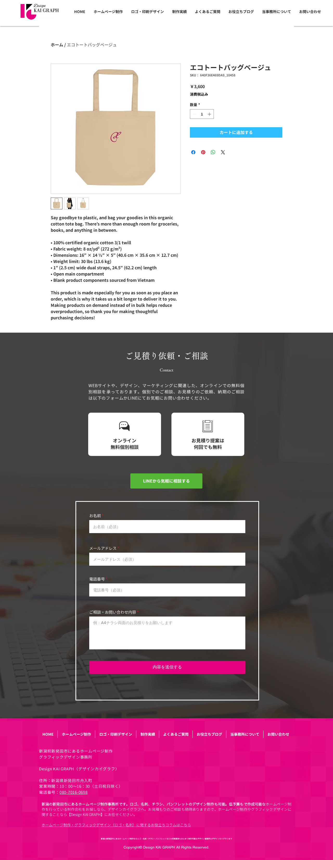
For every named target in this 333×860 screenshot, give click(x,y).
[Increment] (210, 114)
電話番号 (97, 579)
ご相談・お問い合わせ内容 (112, 612)
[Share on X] (223, 152)
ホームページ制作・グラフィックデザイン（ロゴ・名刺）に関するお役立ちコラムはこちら (116, 824)
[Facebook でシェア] (193, 152)
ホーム (57, 45)
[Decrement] (194, 114)
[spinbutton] (202, 114)
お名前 (95, 516)
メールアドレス (103, 548)
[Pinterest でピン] (203, 152)
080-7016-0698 (74, 792)
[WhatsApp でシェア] (213, 152)
